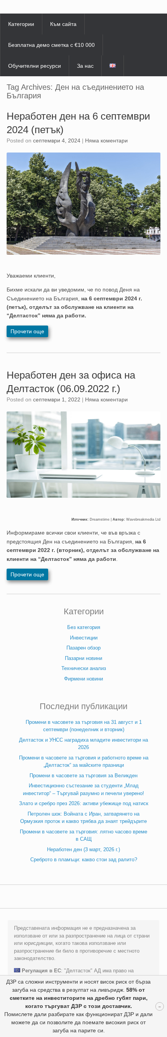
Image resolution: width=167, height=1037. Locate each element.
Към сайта (63, 24)
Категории (21, 24)
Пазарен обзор (83, 648)
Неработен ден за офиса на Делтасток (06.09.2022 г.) (71, 381)
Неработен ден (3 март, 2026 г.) (83, 849)
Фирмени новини (83, 679)
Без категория (83, 627)
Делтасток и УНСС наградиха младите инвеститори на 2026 (83, 744)
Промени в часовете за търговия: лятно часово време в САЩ (83, 835)
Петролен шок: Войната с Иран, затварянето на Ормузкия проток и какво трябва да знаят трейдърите (83, 817)
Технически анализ (83, 668)
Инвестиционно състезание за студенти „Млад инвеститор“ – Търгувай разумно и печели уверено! (83, 789)
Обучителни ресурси (34, 66)
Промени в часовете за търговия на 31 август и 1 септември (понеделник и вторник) (84, 726)
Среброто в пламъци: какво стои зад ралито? (83, 859)
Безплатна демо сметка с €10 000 (51, 45)
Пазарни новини (83, 658)
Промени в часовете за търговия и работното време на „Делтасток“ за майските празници (83, 761)
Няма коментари (106, 140)
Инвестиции (83, 638)
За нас (85, 66)
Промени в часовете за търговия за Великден (83, 775)
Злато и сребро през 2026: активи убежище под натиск (83, 803)
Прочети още (27, 331)
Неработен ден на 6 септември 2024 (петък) (78, 122)
